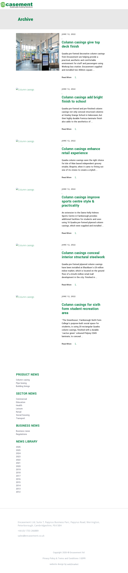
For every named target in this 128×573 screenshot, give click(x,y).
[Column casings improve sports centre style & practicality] (37, 207)
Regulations (21, 434)
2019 (18, 469)
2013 (18, 489)
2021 (18, 463)
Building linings (23, 386)
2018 (18, 472)
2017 (18, 476)
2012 (18, 492)
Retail (18, 412)
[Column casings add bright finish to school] (37, 106)
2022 (18, 460)
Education (20, 402)
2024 (18, 453)
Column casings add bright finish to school (82, 99)
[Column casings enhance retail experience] (37, 158)
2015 (18, 482)
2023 (18, 456)
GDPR (83, 558)
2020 (18, 466)
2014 (18, 485)
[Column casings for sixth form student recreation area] (37, 314)
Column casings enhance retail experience (81, 151)
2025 (18, 450)
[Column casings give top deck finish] (37, 52)
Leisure (19, 408)
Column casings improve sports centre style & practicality (81, 201)
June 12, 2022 (69, 34)
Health (19, 405)
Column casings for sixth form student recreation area (81, 308)
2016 (18, 479)
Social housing (23, 415)
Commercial (21, 399)
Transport (20, 418)
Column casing (23, 380)
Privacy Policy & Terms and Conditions (60, 558)
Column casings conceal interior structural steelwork (83, 255)
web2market (72, 564)
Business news (23, 431)
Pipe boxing (21, 383)
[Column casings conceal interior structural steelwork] (37, 262)
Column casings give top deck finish (81, 44)
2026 (18, 447)
